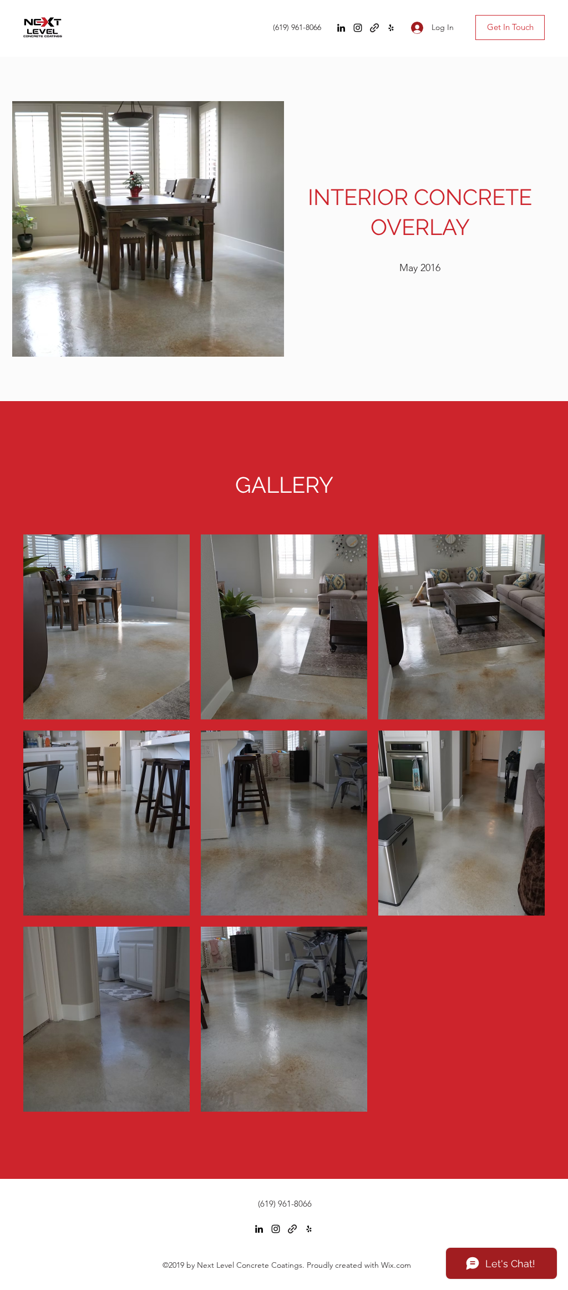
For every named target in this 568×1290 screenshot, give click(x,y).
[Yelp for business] (391, 27)
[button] (106, 626)
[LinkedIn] (341, 27)
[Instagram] (357, 27)
